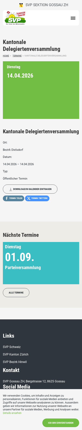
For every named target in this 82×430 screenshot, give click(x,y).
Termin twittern (39, 198)
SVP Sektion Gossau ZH (45, 5)
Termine (17, 56)
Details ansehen (12, 412)
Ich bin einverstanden (60, 422)
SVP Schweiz (12, 347)
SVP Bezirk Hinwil (15, 362)
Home (6, 56)
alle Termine (16, 292)
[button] (70, 263)
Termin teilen (15, 198)
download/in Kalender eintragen (32, 189)
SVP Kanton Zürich (15, 354)
